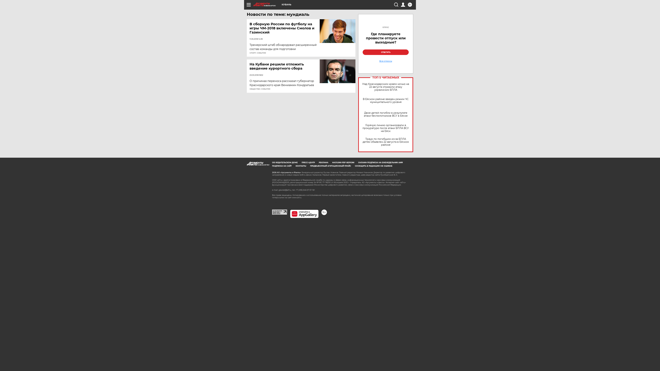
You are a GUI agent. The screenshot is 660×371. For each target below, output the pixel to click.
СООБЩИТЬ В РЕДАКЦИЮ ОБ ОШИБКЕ (373, 166)
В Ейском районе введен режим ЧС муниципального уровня (386, 101)
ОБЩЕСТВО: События (260, 89)
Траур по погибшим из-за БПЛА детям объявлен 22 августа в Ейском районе (386, 142)
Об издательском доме (285, 162)
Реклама (323, 162)
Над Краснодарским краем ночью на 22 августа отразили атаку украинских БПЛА (385, 87)
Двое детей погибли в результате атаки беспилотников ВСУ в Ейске (386, 114)
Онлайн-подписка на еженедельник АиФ (380, 162)
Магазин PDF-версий (343, 162)
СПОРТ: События (258, 53)
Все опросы (385, 61)
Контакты (301, 166)
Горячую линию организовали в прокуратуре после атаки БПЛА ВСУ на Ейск (385, 128)
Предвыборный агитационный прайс (330, 166)
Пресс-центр (308, 162)
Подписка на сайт (282, 166)
